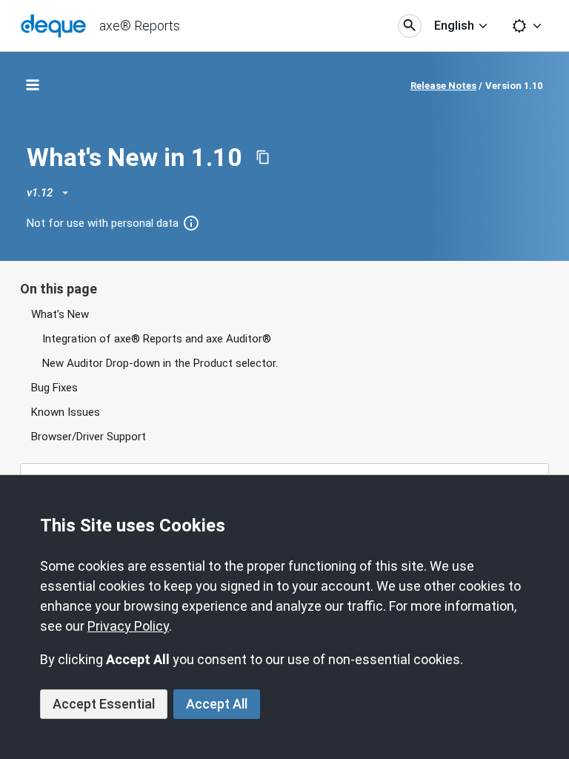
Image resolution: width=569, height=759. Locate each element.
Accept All (216, 704)
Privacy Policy (128, 626)
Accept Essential (104, 704)
